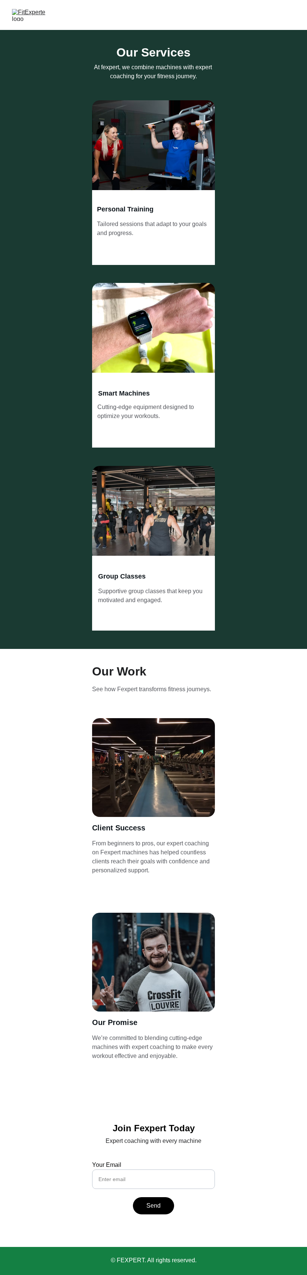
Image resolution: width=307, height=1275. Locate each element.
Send (153, 1205)
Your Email (106, 1165)
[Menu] (290, 15)
